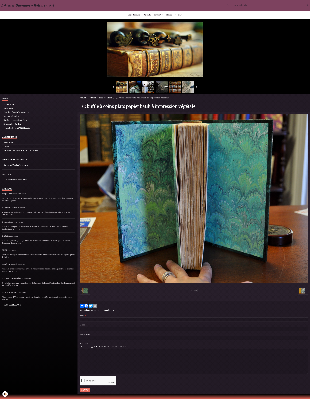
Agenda (147, 15)
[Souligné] (86, 346)
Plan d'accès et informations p (16, 112)
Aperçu (122, 346)
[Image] (107, 346)
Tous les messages (13, 305)
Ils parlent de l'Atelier (12, 124)
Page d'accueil (134, 15)
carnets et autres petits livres (15, 180)
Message (84, 343)
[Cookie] (5, 394)
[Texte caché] (104, 346)
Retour (194, 290)
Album (169, 15)
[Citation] (96, 346)
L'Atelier (7, 146)
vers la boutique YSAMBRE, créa (17, 128)
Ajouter (85, 390)
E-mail (82, 325)
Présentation (9, 104)
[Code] (113, 346)
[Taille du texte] (89, 346)
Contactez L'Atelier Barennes (16, 165)
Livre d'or (158, 15)
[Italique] (83, 346)
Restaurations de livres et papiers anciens (21, 150)
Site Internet (85, 334)
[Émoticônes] (116, 346)
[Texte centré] (99, 346)
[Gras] (81, 346)
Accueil (83, 98)
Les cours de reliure (12, 116)
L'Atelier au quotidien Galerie (15, 120)
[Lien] (102, 346)
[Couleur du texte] (93, 346)
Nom (82, 316)
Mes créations (105, 98)
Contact (178, 15)
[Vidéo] (110, 346)
